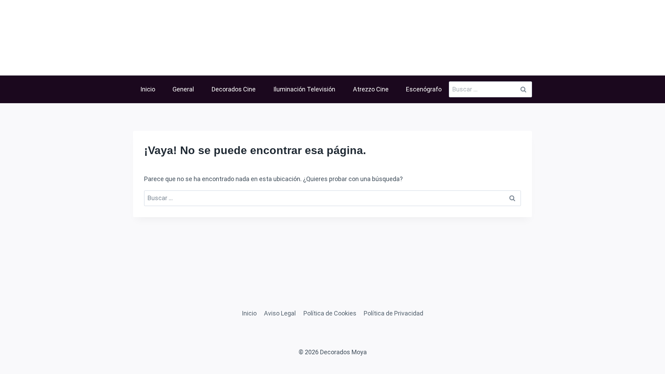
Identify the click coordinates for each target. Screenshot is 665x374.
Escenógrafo (424, 89)
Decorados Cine (234, 89)
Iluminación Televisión (304, 89)
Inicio (147, 89)
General (183, 89)
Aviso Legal (280, 313)
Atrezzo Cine (371, 89)
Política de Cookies (329, 313)
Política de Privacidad (393, 313)
